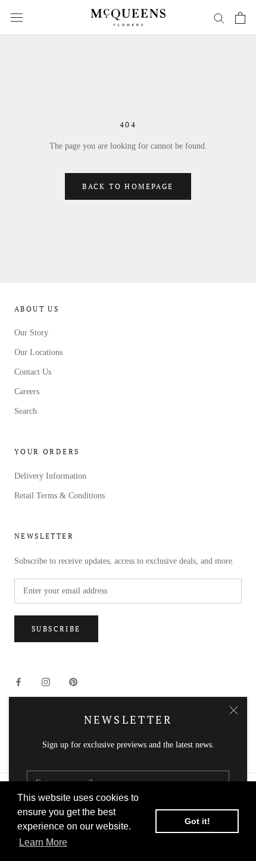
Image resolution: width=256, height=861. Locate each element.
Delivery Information (50, 476)
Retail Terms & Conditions (59, 495)
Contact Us (32, 371)
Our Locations (38, 352)
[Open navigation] (17, 17)
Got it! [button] (197, 821)
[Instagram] (46, 681)
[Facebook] (18, 681)
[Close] (233, 710)
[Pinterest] (73, 681)
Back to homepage (127, 186)
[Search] (219, 17)
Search (25, 411)
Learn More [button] (43, 842)
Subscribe (56, 628)
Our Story (31, 332)
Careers (26, 391)
